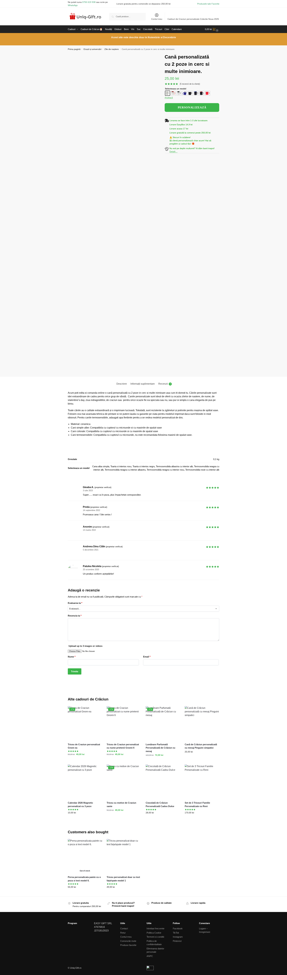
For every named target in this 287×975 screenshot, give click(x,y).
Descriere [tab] (121, 383)
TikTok (176, 932)
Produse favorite (128, 945)
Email (147, 656)
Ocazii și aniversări (92, 49)
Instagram (178, 936)
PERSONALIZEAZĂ (192, 107)
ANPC (150, 956)
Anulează (169, 97)
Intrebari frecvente (155, 928)
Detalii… (173, 151)
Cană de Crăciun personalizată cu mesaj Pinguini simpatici (201, 746)
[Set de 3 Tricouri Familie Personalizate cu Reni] (202, 782)
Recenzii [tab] (164, 383)
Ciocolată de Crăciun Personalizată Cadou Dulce (160, 804)
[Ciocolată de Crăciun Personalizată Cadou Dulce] (163, 782)
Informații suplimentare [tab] (142, 383)
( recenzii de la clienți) (190, 84)
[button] (212, 29)
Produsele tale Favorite (208, 4)
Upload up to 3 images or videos (85, 646)
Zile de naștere (111, 49)
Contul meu (156, 19)
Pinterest (177, 941)
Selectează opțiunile (124, 816)
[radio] (167, 93)
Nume (71, 656)
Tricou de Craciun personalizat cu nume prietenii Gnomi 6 (123, 746)
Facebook (178, 928)
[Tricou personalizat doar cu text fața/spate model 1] (124, 856)
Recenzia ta (75, 615)
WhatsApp (73, 5)
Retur (123, 932)
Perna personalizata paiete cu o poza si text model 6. (84, 879)
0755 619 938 (89, 2)
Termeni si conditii (155, 936)
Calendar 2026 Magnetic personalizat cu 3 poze (80, 804)
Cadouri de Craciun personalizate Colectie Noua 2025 (193, 19)
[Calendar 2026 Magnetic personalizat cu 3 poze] (85, 782)
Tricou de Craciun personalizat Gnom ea (84, 746)
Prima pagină (74, 49)
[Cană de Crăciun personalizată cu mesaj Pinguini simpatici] (202, 723)
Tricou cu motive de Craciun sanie (121, 804)
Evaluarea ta (75, 603)
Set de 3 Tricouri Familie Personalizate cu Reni (197, 804)
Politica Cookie (154, 932)
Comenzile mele (128, 941)
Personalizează (163, 761)
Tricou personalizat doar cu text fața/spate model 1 (123, 879)
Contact (124, 928)
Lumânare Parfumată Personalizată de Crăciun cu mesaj (160, 747)
